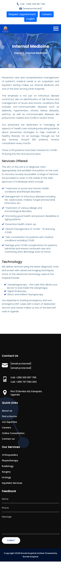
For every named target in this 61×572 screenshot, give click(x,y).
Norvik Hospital (30, 556)
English (30, 19)
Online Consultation (13, 433)
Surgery (6, 471)
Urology (6, 477)
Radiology (7, 466)
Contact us (8, 438)
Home (17, 53)
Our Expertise (9, 422)
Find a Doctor (9, 416)
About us (7, 410)
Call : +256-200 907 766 (32, 3)
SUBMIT (11, 540)
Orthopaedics (10, 454)
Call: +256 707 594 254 (23, 381)
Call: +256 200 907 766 (23, 377)
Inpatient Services (12, 483)
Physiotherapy (10, 460)
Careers (6, 427)
